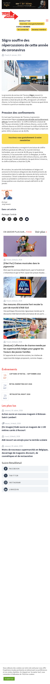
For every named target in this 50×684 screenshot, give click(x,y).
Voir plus (40, 231)
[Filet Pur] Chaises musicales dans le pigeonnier (21, 265)
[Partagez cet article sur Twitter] (15, 219)
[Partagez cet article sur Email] (27, 219)
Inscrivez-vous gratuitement (32, 24)
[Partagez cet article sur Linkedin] (21, 219)
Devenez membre (39, 29)
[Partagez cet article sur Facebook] (3, 219)
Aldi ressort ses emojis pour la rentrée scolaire (24, 439)
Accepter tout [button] (9, 679)
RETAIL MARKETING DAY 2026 (20, 384)
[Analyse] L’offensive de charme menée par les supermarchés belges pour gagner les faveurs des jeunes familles (24, 348)
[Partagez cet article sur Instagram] (9, 219)
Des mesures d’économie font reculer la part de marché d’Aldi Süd (23, 306)
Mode (7, 423)
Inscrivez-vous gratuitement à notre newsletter (25, 139)
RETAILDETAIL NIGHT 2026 (20, 394)
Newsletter (24, 21)
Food (7, 55)
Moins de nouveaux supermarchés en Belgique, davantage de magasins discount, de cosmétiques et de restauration (25, 453)
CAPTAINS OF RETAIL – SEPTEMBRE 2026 (25, 374)
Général (7, 410)
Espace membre (23, 26)
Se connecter (23, 29)
